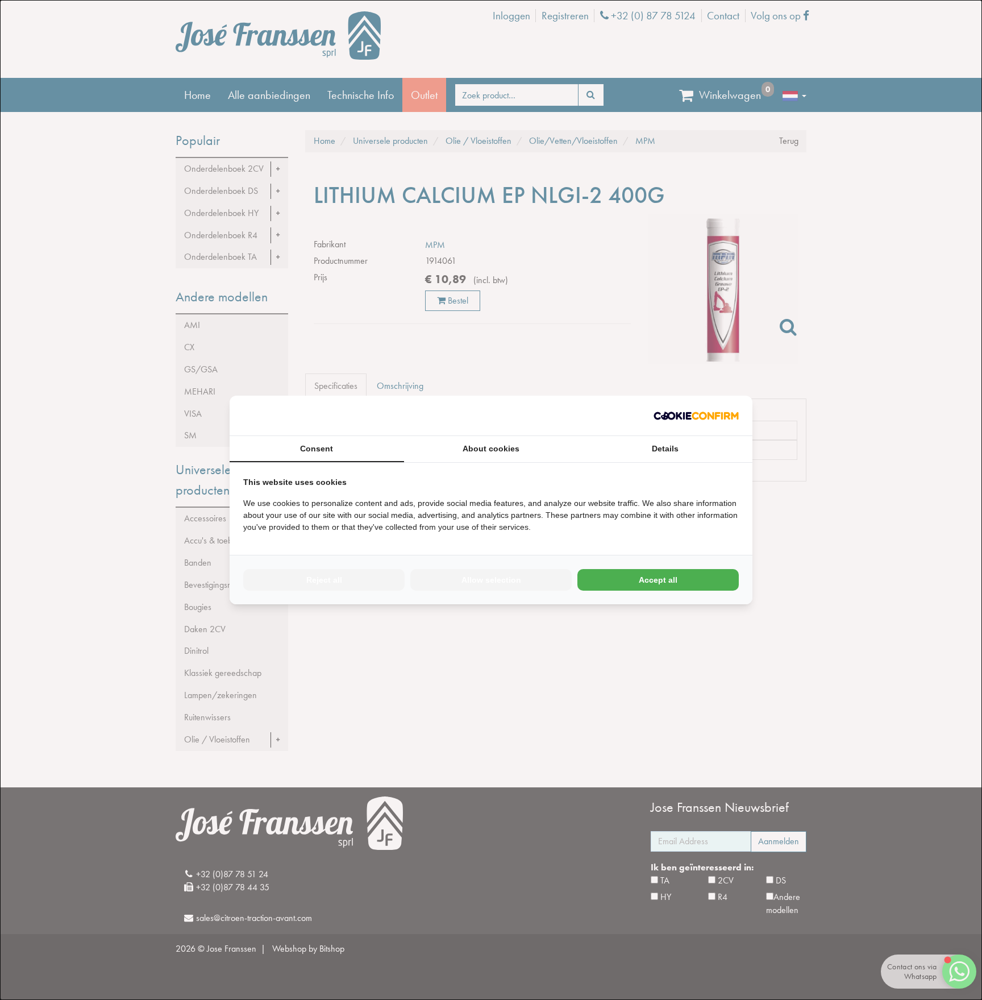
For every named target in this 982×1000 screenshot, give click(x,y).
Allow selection (491, 579)
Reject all (324, 579)
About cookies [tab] (491, 448)
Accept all (658, 579)
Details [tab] (665, 448)
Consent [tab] (316, 448)
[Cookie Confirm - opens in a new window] (696, 415)
